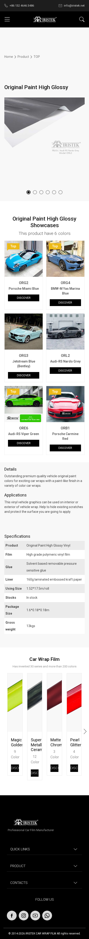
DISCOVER (24, 297)
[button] (28, 192)
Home (9, 56)
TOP (37, 56)
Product (23, 56)
